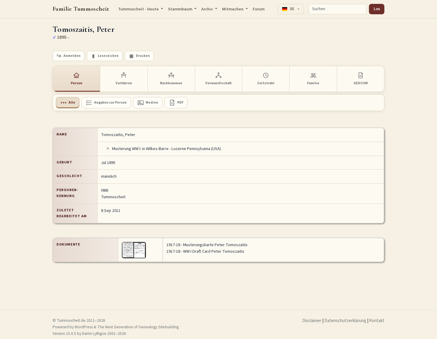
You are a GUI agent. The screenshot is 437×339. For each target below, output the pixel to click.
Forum (259, 9)
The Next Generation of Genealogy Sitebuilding (138, 327)
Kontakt (376, 321)
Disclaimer (311, 321)
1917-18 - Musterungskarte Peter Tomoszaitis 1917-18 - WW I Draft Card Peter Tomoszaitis (207, 248)
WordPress (84, 327)
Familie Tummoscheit (81, 9)
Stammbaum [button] (180, 9)
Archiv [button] (207, 9)
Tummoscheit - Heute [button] (139, 9)
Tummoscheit (113, 197)
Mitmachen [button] (233, 9)
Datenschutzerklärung (345, 321)
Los (377, 9)
